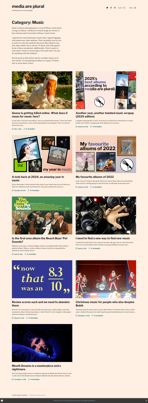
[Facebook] (111, 7)
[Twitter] (107, 7)
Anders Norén (40, 395)
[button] (121, 8)
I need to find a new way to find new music (103, 238)
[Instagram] (115, 7)
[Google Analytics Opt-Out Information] (2, 401)
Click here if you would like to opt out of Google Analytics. (74, 400)
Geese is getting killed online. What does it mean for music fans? (40, 114)
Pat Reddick (31, 129)
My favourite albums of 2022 (95, 177)
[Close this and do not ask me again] (146, 401)
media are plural (28, 6)
